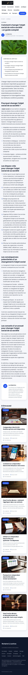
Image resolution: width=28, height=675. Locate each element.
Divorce (10, 10)
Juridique (23, 7)
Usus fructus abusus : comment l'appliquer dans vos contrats (13, 501)
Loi (10, 13)
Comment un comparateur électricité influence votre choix (14, 465)
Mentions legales (17, 656)
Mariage (4, 10)
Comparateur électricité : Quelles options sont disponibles (14, 428)
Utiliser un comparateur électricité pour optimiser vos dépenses (11, 538)
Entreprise (5, 13)
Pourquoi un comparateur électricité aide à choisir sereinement (11, 577)
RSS (23, 656)
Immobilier (16, 10)
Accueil (4, 7)
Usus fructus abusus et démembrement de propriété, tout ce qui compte (13, 615)
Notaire (17, 7)
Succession (10, 7)
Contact (22, 13)
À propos (14, 13)
